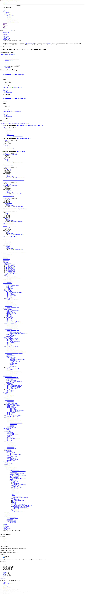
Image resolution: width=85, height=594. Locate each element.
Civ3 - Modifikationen (9, 384)
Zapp (13, 494)
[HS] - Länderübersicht (8, 223)
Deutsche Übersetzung (16, 361)
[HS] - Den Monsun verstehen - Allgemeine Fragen (15, 209)
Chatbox (9, 16)
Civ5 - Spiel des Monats (11, 313)
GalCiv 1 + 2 (12, 453)
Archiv (4, 584)
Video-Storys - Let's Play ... (10, 264)
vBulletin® (7, 590)
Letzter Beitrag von (17, 123)
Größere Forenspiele (6, 38)
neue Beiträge (12, 54)
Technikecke (7, 464)
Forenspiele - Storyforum (12, 467)
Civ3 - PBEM (7, 389)
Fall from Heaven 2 (13, 360)
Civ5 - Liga (9, 334)
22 (9, 242)
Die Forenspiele (12, 277)
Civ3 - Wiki (9, 383)
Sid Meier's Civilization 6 (7, 290)
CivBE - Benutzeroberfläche (15, 411)
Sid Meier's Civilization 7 (7, 283)
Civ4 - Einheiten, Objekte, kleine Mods (14, 350)
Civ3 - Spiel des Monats (11, 380)
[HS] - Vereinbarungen (8, 196)
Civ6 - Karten (9, 300)
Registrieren (5, 2)
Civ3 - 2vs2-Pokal (10, 391)
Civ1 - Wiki (9, 399)
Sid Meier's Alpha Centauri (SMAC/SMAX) (13, 415)
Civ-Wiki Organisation (11, 521)
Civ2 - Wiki (9, 396)
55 (9, 214)
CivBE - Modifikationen (11, 407)
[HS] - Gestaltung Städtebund (10, 236)
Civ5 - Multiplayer (8, 329)
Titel (1, 123)
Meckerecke (7, 514)
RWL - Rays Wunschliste (14, 420)
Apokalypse (14, 501)
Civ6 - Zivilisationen (11, 302)
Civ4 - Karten (9, 349)
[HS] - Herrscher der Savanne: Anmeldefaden (13, 180)
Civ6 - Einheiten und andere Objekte (14, 303)
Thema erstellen (4, 54)
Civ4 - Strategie (10, 340)
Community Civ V (13, 366)
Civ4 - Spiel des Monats (11, 343)
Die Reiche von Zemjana (14, 474)
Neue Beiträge (7, 12)
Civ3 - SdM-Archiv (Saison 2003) (16, 381)
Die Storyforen (5, 262)
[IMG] (4, 574)
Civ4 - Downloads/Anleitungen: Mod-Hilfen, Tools (16, 352)
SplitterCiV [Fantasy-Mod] (12, 325)
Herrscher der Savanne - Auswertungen (14, 98)
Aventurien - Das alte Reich (12, 328)
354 (10, 170)
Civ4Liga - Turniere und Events (15, 371)
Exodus (13, 498)
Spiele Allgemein (8, 450)
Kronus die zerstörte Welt (14, 477)
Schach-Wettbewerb (11, 460)
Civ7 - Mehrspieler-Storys (10, 266)
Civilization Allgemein (9, 281)
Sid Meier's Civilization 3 (7, 376)
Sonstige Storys (8, 275)
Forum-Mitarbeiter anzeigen (12, 18)
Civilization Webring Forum (8, 583)
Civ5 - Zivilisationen (11, 320)
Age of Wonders (10, 432)
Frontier (13, 495)
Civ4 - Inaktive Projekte (11, 357)
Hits (12, 123)
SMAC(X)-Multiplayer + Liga (13, 416)
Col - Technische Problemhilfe (13, 418)
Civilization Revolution (9, 400)
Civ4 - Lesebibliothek (11, 342)
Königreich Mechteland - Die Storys (21, 497)
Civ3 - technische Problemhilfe (13, 378)
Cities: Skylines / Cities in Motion (13, 438)
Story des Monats (8, 263)
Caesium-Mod (12, 358)
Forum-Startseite (6, 260)
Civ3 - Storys (7, 274)
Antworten (9, 123)
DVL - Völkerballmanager (17, 485)
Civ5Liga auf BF (13, 335)
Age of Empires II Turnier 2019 (18, 500)
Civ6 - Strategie (10, 293)
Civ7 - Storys (9, 287)
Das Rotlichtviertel (15, 493)
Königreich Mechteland (16, 496)
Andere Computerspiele (7, 428)
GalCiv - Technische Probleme (15, 454)
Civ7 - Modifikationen (9, 288)
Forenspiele (5, 37)
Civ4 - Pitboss (10, 373)
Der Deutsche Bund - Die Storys (20, 484)
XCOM (8, 430)
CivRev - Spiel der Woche (12, 403)
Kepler (13, 482)
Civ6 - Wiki (9, 297)
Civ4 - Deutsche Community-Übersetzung (17, 359)
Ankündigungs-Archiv (14, 518)
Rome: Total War (10, 446)
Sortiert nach (2, 550)
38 (10, 184)
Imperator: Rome (10, 440)
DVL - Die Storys (17, 486)
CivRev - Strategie (10, 401)
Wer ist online (5, 258)
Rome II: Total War (10, 447)
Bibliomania (14, 502)
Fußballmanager (8, 449)
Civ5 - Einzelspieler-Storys (10, 269)
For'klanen (14, 489)
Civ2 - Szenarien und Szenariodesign (14, 394)
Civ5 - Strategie (10, 311)
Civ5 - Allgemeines (8, 309)
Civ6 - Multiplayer (8, 306)
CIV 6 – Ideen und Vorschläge (13, 299)
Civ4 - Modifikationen (11, 347)
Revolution (14, 503)
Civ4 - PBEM (9, 369)
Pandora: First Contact (11, 458)
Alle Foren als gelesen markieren (13, 22)
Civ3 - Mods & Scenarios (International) (14, 385)
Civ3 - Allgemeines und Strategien (11, 377)
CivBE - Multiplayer (11, 412)
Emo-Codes (9, 17)
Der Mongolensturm (13, 472)
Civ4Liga (9, 370)
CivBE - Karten (12, 408)
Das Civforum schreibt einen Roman (14, 278)
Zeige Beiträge (16, 66)
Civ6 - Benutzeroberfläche (12, 305)
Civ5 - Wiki (9, 316)
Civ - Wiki (9, 282)
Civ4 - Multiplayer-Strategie (15, 341)
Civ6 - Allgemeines (8, 291)
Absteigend (6, 557)
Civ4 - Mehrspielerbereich (12, 273)
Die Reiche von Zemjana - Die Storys (19, 475)
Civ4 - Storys (9, 344)
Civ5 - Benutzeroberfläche (12, 322)
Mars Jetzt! (12, 362)
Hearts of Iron (9, 435)
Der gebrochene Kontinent (14, 470)
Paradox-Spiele (8, 431)
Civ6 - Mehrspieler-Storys (10, 268)
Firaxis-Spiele (7, 429)
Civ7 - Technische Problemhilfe (13, 285)
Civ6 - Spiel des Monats (11, 295)
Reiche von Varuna (15, 490)
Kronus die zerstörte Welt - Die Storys (19, 478)
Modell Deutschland (15, 488)
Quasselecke (7, 462)
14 (9, 155)
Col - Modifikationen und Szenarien (14, 419)
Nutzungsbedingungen (7, 586)
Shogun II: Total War (11, 442)
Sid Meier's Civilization (7, 279)
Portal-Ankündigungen (11, 517)
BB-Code (4, 572)
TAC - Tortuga (12, 425)
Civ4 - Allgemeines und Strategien (11, 338)
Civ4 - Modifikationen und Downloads (12, 346)
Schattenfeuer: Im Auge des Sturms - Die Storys (23, 505)
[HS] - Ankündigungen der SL (24, 138)
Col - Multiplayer (10, 426)
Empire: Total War (10, 443)
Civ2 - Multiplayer (10, 395)
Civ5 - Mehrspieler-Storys (10, 270)
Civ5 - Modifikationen (9, 317)
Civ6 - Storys (9, 296)
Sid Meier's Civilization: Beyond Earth (12, 404)
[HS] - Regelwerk (21, 151)
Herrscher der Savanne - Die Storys (13, 74)
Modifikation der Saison (11, 520)
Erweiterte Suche (6, 32)
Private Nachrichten (6, 255)
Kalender (9, 19)
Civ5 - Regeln (10, 319)
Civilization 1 (7, 397)
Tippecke (9, 513)
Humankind (9, 451)
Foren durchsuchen (6, 259)
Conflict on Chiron (13, 363)
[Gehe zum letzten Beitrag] (18, 136)
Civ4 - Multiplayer (8, 367)
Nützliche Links (8, 14)
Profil (6, 91)
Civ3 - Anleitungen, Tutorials (12, 388)
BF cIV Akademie (13, 372)
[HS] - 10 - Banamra (6, 111)
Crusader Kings (10, 437)
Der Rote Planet (15, 510)
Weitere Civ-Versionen (7, 392)
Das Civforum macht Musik (17, 487)
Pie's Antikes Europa (11, 355)
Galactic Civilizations (11, 452)
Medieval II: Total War (11, 444)
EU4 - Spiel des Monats (14, 434)
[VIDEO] (4, 575)
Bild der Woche (10, 519)
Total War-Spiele (8, 441)
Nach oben (24, 251)
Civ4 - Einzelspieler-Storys (10, 271)
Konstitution (12, 479)
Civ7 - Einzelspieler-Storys (10, 265)
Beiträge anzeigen (8, 92)
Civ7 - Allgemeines (8, 284)
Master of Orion (10, 457)
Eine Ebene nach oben (9, 60)
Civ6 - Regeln (10, 301)
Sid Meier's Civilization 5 (7, 308)
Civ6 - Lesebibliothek (11, 294)
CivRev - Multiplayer (11, 402)
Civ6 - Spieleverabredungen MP (13, 307)
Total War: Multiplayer (11, 448)
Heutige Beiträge (10, 15)
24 (10, 169)
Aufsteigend (6, 556)
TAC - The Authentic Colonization (16, 423)
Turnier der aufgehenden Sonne (15, 332)
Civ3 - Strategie (10, 379)
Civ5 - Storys (9, 315)
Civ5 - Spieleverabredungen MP (13, 330)
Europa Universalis (10, 433)
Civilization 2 (7, 393)
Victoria (8, 436)
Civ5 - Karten (9, 318)
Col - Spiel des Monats (11, 427)
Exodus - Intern (17, 499)
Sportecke (7, 512)
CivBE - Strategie (10, 406)
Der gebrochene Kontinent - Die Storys (19, 471)
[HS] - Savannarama (8, 165)
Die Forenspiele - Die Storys (12, 276)
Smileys (4, 573)
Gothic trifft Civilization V (12, 326)
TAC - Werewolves (13, 424)
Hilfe (4, 3)
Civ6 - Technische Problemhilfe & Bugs (14, 292)
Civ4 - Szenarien (10, 348)
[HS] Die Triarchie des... (7, 87)
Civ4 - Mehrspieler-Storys (10, 272)
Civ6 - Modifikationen (9, 298)
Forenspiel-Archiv (6, 39)
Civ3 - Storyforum (10, 382)
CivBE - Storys (10, 413)
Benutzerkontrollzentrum (7, 254)
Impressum (5, 585)
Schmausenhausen (15, 509)
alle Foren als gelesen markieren (11, 20)
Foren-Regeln (2, 578)
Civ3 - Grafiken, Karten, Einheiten (13, 387)
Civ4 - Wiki (9, 345)
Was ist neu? (5, 28)
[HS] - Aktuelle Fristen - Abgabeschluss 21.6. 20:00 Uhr (30, 125)
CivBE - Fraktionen (13, 409)
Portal (4, 10)
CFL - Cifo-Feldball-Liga (14, 476)
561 (10, 186)
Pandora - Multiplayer (14, 459)
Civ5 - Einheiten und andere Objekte (14, 321)
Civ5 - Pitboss (10, 336)
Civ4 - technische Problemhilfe (13, 339)
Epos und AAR (15, 481)
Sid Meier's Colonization (9, 417)
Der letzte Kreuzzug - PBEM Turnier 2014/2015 (18, 333)
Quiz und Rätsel (10, 463)
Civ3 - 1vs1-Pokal (10, 390)
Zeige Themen (9, 66)
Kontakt (4, 582)
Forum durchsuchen (5, 62)
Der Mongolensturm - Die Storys (18, 473)
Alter (1, 546)
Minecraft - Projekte (13, 456)
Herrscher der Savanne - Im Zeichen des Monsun (21, 506)
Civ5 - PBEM (9, 331)
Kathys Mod (9, 356)
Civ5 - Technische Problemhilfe (13, 310)
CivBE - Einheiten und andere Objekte (17, 410)
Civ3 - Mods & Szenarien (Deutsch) (14, 386)
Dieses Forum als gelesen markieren (11, 59)
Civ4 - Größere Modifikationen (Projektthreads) (13, 353)
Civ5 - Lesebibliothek (11, 312)
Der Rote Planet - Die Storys (19, 511)
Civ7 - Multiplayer (8, 289)
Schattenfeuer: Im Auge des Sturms (18, 504)
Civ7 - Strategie (10, 286)
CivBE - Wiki (9, 414)
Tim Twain (5, 127)
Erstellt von (5, 123)
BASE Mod (9, 354)
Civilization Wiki (13, 522)
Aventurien (12, 364)
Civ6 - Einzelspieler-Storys (10, 267)
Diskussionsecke (8, 465)
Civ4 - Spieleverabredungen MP (13, 368)
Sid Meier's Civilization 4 (7, 337)
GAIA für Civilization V (11, 324)
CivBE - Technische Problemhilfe (13, 405)
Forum (4, 11)
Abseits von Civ (6, 36)
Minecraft (9, 455)
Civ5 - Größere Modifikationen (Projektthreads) (13, 323)
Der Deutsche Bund (15, 483)
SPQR (11, 365)
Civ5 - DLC (9, 314)
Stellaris (8, 439)
